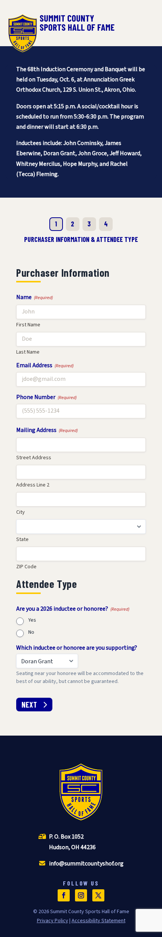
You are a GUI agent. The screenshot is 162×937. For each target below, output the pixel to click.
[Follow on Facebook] (64, 895)
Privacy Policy (52, 921)
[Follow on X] (98, 895)
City (20, 512)
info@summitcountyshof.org (86, 863)
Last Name (28, 352)
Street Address (33, 457)
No (31, 633)
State (22, 539)
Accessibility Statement (98, 921)
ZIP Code (26, 566)
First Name (28, 324)
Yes (32, 620)
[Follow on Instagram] (81, 895)
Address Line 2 (32, 485)
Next (29, 704)
